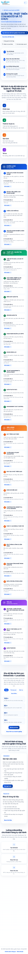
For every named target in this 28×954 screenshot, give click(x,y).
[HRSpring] (5, 3)
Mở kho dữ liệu (14, 727)
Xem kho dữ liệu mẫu (8, 37)
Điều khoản (20, 951)
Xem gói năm (7, 786)
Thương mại (13, 690)
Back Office (14, 693)
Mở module (7, 186)
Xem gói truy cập (14, 938)
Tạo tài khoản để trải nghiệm (14, 934)
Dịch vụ (21, 690)
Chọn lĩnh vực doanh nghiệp (14, 731)
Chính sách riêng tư (10, 951)
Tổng (6, 690)
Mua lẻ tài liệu (8, 820)
